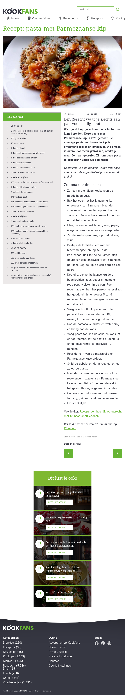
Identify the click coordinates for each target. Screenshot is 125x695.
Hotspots (97, 18)
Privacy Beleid (58, 651)
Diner (6, 668)
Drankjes (8, 642)
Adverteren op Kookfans (64, 642)
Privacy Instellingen (61, 656)
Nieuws (7, 661)
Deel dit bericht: (72, 444)
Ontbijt (7, 677)
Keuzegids (9, 651)
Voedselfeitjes (41, 18)
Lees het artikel (57, 502)
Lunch (7, 673)
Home (15, 18)
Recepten (69, 18)
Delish (72, 437)
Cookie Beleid (57, 647)
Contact (54, 661)
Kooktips (8, 656)
